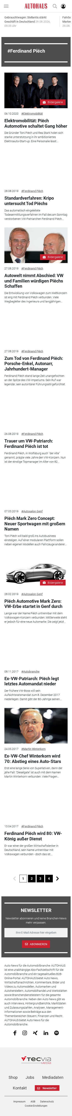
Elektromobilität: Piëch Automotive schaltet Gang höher (35, 123)
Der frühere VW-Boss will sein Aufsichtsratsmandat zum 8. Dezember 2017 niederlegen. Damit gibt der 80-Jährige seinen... (33, 695)
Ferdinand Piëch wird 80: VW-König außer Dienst (33, 836)
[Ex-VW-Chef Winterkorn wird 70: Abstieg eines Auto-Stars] (36, 726)
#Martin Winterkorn (33, 749)
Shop (13, 1077)
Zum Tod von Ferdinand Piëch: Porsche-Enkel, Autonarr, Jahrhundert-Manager (33, 363)
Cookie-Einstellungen (36, 1105)
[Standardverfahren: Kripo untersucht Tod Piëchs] (36, 168)
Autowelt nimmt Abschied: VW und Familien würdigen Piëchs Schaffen (33, 281)
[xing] (35, 1032)
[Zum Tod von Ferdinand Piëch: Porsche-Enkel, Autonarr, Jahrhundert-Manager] (36, 328)
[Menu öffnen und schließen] (7, 6)
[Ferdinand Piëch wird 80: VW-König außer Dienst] (36, 803)
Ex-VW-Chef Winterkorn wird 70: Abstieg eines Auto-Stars (32, 759)
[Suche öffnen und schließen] (54, 6)
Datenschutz (47, 1101)
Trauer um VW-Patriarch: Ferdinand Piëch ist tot (28, 443)
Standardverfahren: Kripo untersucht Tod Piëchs (29, 201)
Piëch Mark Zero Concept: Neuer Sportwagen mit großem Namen (34, 523)
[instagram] (24, 1032)
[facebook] (14, 1032)
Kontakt (20, 1088)
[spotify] (56, 1032)
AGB (33, 1101)
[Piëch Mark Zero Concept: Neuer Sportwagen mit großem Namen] (36, 488)
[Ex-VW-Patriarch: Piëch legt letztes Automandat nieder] (36, 648)
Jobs (30, 1077)
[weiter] (57, 878)
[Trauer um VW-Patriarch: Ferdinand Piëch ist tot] (36, 410)
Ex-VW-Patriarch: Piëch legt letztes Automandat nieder (31, 681)
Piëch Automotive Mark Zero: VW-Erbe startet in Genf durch (33, 604)
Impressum (19, 1101)
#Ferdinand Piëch (32, 191)
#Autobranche (30, 671)
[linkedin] (46, 1032)
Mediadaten (52, 1077)
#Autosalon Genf (32, 511)
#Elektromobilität (32, 113)
